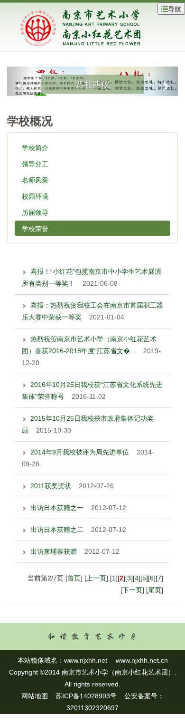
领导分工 (35, 163)
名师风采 (35, 179)
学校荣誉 (35, 228)
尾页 (154, 590)
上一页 (96, 578)
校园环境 (35, 196)
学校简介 (35, 147)
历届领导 (35, 212)
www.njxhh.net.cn (142, 660)
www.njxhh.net (85, 660)
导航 (174, 8)
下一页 (132, 590)
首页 (74, 578)
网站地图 (34, 696)
